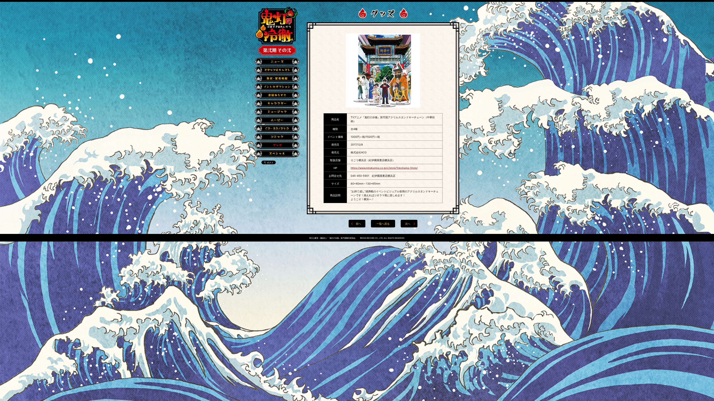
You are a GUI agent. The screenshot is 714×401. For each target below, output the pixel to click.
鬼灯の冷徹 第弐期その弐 (276, 31)
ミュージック (277, 111)
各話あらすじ (277, 95)
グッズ (277, 145)
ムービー (277, 120)
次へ (407, 223)
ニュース (277, 61)
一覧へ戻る (383, 223)
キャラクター (277, 103)
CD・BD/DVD (277, 128)
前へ (358, 223)
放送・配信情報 (277, 78)
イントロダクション (277, 86)
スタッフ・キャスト (277, 70)
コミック (277, 137)
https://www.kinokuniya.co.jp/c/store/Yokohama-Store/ (384, 167)
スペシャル (277, 153)
